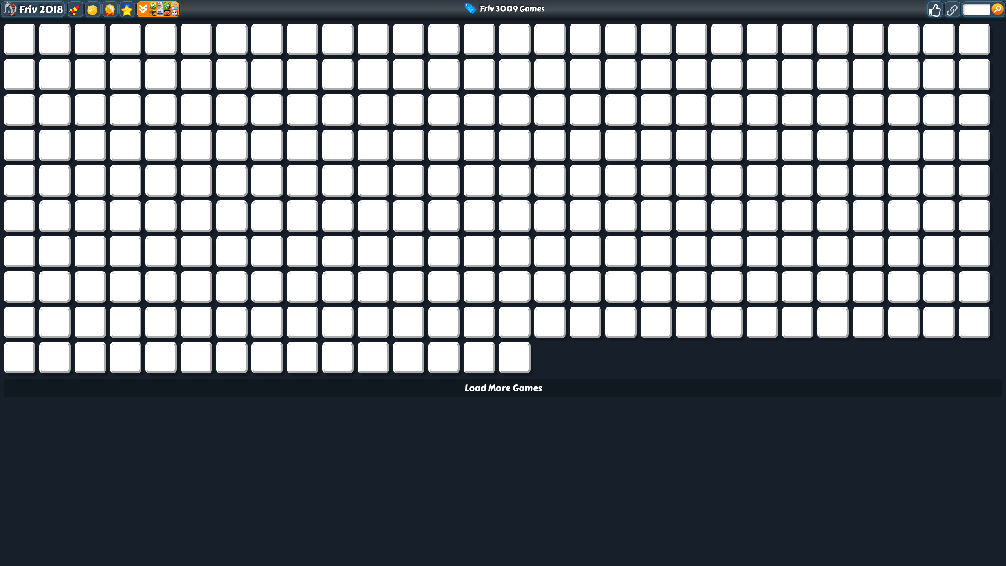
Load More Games (503, 388)
